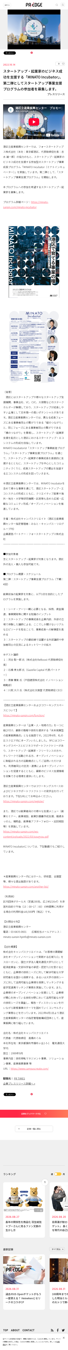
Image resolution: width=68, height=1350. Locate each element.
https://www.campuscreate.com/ (30, 1068)
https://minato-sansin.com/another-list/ (26, 886)
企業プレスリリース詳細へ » (19, 1083)
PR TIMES (19, 1078)
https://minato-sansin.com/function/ (24, 715)
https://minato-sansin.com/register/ (23, 801)
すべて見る (56, 1249)
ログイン (7, 5)
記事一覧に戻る (34, 1128)
